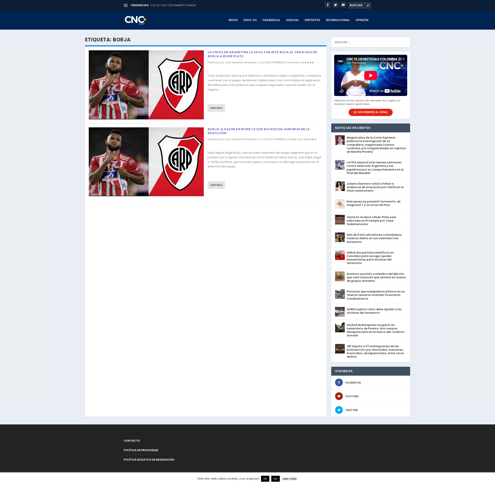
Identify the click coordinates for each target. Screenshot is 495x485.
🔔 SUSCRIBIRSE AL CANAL (370, 112)
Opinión (362, 20)
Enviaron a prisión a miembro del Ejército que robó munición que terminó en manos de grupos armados (376, 277)
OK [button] (265, 479)
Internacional (338, 20)
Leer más (216, 108)
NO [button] (275, 479)
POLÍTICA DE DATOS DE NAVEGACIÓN (149, 460)
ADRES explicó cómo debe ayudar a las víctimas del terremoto (374, 311)
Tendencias (293, 62)
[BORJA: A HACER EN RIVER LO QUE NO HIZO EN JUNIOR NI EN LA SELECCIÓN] (146, 161)
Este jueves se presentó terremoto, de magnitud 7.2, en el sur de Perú (374, 203)
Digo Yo (250, 20)
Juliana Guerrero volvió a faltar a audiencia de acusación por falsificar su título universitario (375, 187)
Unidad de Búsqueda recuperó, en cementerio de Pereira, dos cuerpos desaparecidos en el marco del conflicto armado (376, 330)
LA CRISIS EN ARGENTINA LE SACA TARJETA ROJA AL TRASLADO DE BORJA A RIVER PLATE (262, 54)
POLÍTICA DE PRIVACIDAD (141, 450)
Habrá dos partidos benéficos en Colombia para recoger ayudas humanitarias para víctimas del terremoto (370, 258)
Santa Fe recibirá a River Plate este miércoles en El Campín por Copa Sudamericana (371, 220)
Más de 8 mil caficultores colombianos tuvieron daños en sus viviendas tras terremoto (374, 238)
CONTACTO (132, 441)
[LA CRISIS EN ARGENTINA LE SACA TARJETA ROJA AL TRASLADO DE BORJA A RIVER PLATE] (146, 84)
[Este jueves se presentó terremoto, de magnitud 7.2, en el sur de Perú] (340, 204)
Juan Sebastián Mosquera (240, 62)
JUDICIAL (292, 20)
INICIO (233, 20)
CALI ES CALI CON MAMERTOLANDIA (173, 5)
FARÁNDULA (271, 20)
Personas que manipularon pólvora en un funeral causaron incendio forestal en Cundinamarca (376, 295)
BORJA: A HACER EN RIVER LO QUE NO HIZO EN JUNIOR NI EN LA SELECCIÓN (259, 131)
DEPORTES (312, 20)
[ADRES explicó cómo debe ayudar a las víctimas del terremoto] (340, 312)
